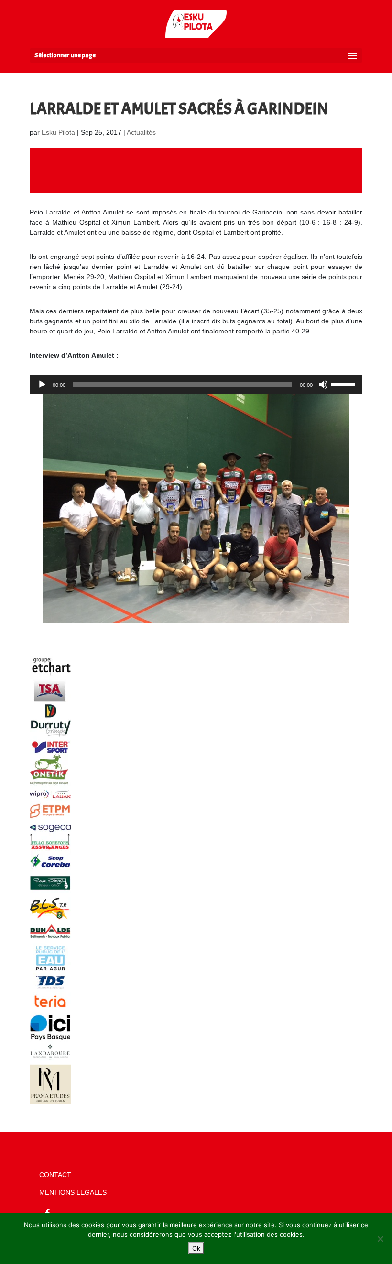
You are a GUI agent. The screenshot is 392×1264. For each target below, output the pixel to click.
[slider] (344, 383)
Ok (196, 1248)
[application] (196, 384)
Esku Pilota (58, 132)
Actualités (141, 132)
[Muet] (323, 384)
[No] (380, 1238)
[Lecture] (42, 384)
